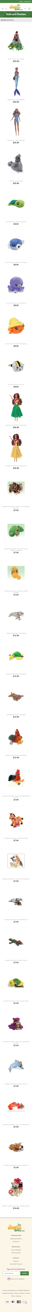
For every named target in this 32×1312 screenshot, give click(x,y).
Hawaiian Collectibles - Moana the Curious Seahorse (16, 592)
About (21, 1)
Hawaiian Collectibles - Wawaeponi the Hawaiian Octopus (16, 1042)
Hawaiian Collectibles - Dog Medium (16, 714)
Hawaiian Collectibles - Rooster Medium (16, 755)
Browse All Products (16, 1264)
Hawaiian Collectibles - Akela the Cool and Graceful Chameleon (16, 549)
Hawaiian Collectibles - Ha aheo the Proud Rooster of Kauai (16, 797)
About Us (16, 1261)
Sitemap (18, 1296)
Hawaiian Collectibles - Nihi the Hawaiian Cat (16, 1165)
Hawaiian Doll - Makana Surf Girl (16, 140)
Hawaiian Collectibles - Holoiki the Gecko (16, 960)
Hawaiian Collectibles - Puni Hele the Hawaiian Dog (16, 879)
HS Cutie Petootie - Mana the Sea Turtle (16, 221)
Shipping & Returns (16, 1239)
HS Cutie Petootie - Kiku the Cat (16, 384)
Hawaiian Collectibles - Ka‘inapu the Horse (16, 838)
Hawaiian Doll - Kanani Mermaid (16, 99)
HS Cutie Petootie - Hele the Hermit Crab (16, 343)
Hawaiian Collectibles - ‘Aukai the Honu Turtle (16, 1001)
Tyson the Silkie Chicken (16, 181)
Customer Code (16, 1253)
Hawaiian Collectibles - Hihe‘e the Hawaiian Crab (16, 1124)
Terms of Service (19, 1293)
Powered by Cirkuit (7, 1293)
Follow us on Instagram (17, 1279)
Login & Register (16, 1250)
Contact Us (27, 1)
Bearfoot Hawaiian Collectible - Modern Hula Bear (16, 1206)
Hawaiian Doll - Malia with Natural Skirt (16, 466)
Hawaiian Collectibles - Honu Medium (16, 674)
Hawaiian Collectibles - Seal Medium (16, 633)
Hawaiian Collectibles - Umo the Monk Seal (16, 919)
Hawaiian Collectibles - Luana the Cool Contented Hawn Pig (16, 507)
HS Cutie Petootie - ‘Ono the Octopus (16, 303)
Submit (24, 1273)
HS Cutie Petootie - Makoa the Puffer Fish (16, 262)
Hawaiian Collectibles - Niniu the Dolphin (16, 1084)
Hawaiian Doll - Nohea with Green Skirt (16, 425)
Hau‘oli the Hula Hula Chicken (16, 59)
